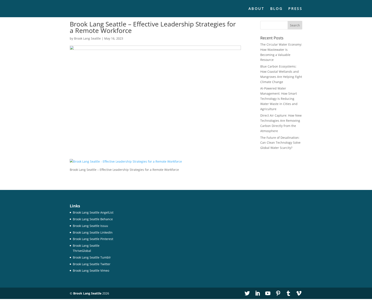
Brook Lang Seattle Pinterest (93, 239)
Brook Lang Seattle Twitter (91, 264)
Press (295, 9)
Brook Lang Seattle (87, 38)
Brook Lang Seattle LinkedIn (93, 232)
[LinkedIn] (257, 293)
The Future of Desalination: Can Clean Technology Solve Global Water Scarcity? (280, 143)
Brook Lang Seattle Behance (93, 219)
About (256, 9)
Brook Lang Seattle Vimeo (91, 270)
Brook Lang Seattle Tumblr (92, 257)
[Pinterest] (278, 293)
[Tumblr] (288, 293)
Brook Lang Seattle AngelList (93, 212)
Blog (276, 9)
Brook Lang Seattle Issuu (90, 226)
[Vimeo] (298, 293)
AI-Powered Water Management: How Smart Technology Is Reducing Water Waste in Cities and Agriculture (279, 98)
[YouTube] (267, 293)
